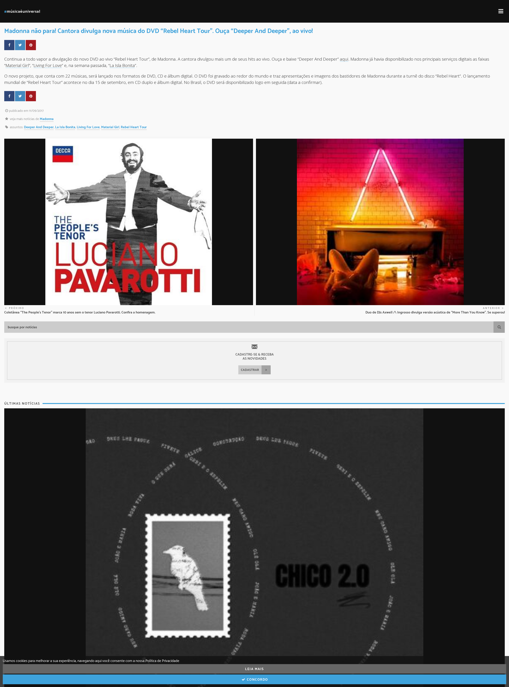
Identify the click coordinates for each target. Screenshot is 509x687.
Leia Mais (254, 669)
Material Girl (17, 65)
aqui (344, 59)
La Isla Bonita (122, 65)
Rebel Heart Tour (134, 127)
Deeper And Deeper (39, 127)
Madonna (47, 119)
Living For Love (48, 65)
